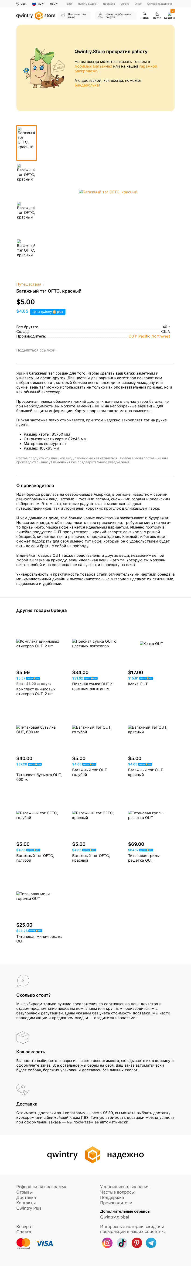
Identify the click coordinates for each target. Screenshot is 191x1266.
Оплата (124, 3)
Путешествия (28, 284)
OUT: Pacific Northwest (149, 336)
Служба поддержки (159, 3)
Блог (69, 3)
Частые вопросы (117, 1192)
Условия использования (125, 1186)
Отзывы (24, 1192)
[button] (38, 4)
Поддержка (112, 1197)
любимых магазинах (93, 66)
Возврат (24, 1226)
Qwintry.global (114, 1217)
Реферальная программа (41, 1186)
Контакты (26, 1202)
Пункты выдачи (87, 3)
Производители (116, 1202)
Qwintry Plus (28, 1208)
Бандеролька (87, 85)
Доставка (109, 3)
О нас (138, 3)
